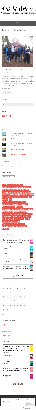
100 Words (28, 187)
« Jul (3, 314)
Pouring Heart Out (23, 214)
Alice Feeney (6, 363)
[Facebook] (9, 116)
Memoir (19, 209)
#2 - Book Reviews (6, 185)
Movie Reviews (5, 211)
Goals (10, 199)
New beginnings (6, 214)
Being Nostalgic (14, 192)
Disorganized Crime (8, 247)
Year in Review (5, 228)
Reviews (30, 214)
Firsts (3, 199)
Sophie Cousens (6, 352)
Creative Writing (23, 194)
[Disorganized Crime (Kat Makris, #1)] (31, 250)
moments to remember (27, 209)
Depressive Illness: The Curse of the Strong (14, 260)
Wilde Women (7, 375)
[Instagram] (3, 116)
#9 (12, 185)
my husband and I (22, 211)
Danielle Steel (30, 194)
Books (29, 192)
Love (16, 209)
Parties (17, 214)
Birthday (20, 192)
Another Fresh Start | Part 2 (18, 154)
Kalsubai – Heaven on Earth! (12, 70)
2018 (3, 189)
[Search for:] (18, 104)
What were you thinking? (8, 226)
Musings (16, 211)
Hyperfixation (19, 206)
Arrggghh (26, 189)
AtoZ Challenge (6, 192)
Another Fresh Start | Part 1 (18, 149)
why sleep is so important (21, 226)
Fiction (30, 197)
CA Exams (4, 194)
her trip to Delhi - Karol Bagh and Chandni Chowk (14, 202)
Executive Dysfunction (7, 197)
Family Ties (25, 197)
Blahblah (25, 192)
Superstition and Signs (19, 219)
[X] (6, 116)
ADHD (7, 189)
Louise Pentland (6, 376)
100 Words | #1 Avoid (16, 139)
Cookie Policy (28, 402)
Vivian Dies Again (7, 355)
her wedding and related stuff (9, 204)
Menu (18, 23)
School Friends (17, 216)
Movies (11, 211)
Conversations (14, 194)
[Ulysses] (31, 257)
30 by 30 (23, 187)
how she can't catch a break (8, 206)
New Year (12, 214)
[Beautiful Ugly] (31, 365)
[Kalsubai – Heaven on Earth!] (8, 92)
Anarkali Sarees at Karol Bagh (16, 189)
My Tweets (5, 325)
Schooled (11, 216)
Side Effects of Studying (7, 219)
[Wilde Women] (31, 378)
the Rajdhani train (15, 221)
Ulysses (5, 253)
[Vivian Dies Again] (31, 359)
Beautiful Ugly (6, 362)
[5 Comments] (5, 92)
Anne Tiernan (6, 270)
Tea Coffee (27, 219)
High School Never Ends (22, 204)
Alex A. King (6, 248)
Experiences (16, 197)
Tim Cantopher (6, 261)
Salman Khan (5, 216)
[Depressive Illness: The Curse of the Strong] (31, 263)
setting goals (27, 216)
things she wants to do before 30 (10, 224)
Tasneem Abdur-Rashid (8, 372)
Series (22, 216)
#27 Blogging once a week (8, 187)
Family (21, 197)
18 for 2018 (17, 187)
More (10, 88)
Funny (6, 199)
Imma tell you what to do (8, 209)
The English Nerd (6, 221)
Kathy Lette (6, 243)
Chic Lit (9, 194)
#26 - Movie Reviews (18, 185)
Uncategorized (21, 224)
